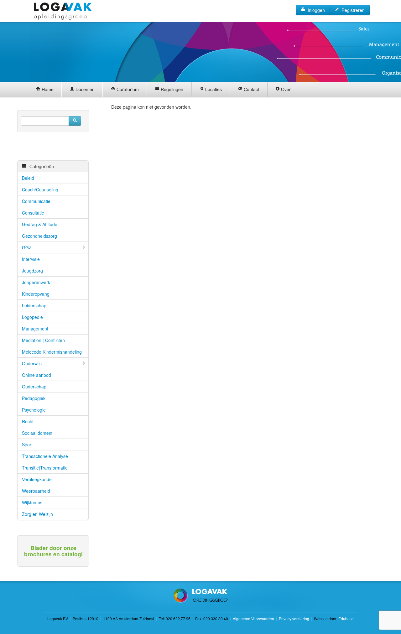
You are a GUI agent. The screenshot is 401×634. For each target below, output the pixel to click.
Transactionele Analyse (45, 456)
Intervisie (31, 259)
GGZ (27, 247)
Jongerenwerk (36, 282)
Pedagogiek (33, 398)
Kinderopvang (35, 294)
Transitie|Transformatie (45, 468)
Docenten (84, 89)
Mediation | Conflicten (43, 340)
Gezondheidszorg (39, 236)
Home (47, 89)
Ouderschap (34, 386)
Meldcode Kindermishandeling (52, 352)
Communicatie (36, 201)
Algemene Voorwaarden (253, 618)
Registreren (352, 10)
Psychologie (34, 410)
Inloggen (315, 10)
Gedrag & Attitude (39, 224)
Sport (27, 444)
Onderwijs (32, 363)
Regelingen (171, 89)
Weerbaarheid (36, 491)
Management (35, 328)
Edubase (345, 618)
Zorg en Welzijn (37, 514)
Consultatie (33, 213)
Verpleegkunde (37, 479)
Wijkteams (32, 502)
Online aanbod (36, 375)
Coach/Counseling (40, 189)
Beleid (28, 178)
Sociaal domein (37, 433)
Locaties (213, 89)
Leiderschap (34, 305)
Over (285, 89)
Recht (28, 421)
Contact (250, 89)
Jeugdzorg (32, 271)
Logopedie (32, 317)
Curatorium (127, 89)
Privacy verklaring (294, 618)
